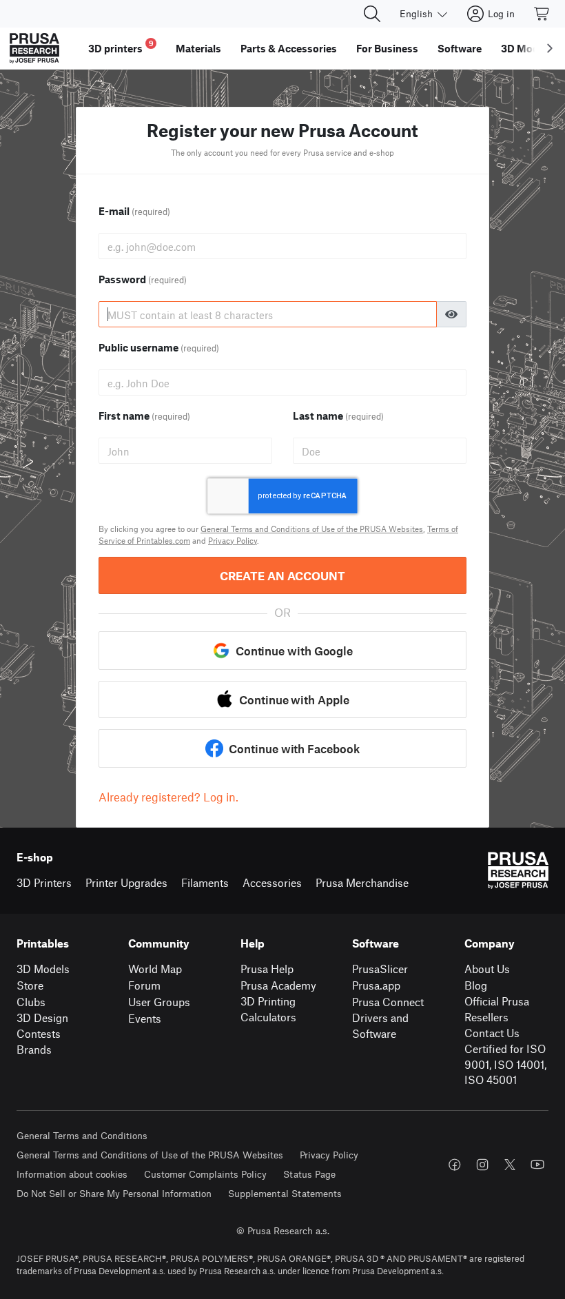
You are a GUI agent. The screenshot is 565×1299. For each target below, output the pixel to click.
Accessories (272, 882)
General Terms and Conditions (82, 1135)
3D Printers (44, 882)
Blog (475, 985)
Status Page (309, 1174)
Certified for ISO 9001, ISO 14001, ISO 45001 (505, 1064)
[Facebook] (455, 1165)
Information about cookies (72, 1174)
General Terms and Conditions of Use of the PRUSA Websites (312, 528)
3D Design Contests (42, 1025)
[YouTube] (537, 1165)
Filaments (205, 882)
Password (143, 279)
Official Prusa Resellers (496, 1008)
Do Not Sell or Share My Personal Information (114, 1193)
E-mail (134, 211)
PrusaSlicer (380, 968)
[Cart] (542, 13)
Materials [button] (198, 48)
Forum (144, 985)
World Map (155, 968)
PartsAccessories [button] (288, 48)
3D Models (43, 968)
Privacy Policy (232, 540)
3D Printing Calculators (268, 1008)
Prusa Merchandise (362, 882)
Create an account (282, 575)
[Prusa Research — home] (34, 48)
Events (144, 1018)
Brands (34, 1049)
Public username (159, 347)
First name (144, 415)
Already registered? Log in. (168, 797)
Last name (338, 415)
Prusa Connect (388, 1001)
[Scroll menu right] (550, 48)
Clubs (31, 1001)
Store (30, 985)
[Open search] (372, 13)
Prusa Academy (278, 985)
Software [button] (460, 48)
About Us (487, 968)
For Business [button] (387, 48)
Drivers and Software (380, 1025)
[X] (510, 1165)
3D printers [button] (121, 46)
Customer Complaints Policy (205, 1174)
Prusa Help (267, 968)
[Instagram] (482, 1165)
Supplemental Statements (285, 1193)
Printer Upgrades (126, 882)
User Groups (159, 1001)
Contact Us (492, 1032)
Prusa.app (376, 985)
